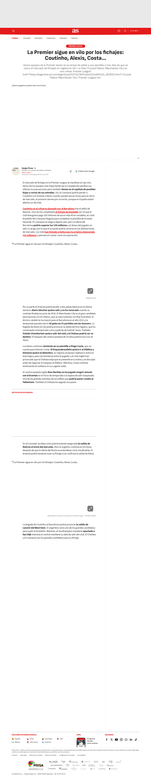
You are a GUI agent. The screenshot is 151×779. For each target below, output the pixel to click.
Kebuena (110, 765)
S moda (92, 769)
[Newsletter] (119, 31)
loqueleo (102, 769)
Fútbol (15, 38)
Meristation (113, 769)
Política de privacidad (35, 755)
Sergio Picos (27, 168)
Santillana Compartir (86, 761)
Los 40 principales (63, 761)
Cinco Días (76, 765)
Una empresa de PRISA (36, 764)
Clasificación (51, 38)
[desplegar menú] (13, 30)
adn (110, 761)
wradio (67, 765)
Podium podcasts (74, 769)
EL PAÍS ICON (83, 769)
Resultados (38, 38)
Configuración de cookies (67, 755)
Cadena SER (96, 761)
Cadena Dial (84, 765)
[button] (70, 171)
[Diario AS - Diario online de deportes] (75, 31)
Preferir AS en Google (86, 171)
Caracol (118, 761)
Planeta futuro (101, 765)
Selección (74, 38)
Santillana (73, 761)
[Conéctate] (125, 31)
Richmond (51, 768)
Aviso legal (23, 755)
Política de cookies (50, 755)
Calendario (63, 38)
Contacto (15, 755)
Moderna (63, 769)
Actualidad (26, 38)
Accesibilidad (81, 755)
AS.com (103, 761)
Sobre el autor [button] (26, 173)
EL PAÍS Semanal (92, 765)
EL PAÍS (53, 761)
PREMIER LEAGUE (75, 46)
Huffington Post (56, 765)
